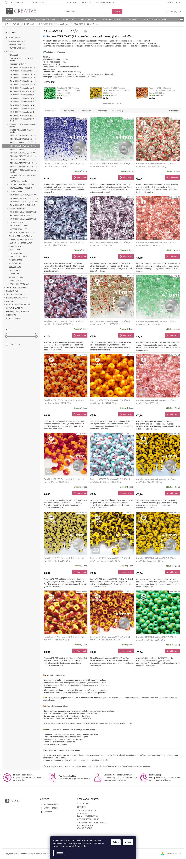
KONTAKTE (86, 2)
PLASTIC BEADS (15, 253)
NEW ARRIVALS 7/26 (17, 45)
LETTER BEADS (15, 281)
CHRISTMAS (11, 315)
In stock (14, 344)
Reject (116, 842)
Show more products (110, 103)
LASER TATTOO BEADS (18, 257)
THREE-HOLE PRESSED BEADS (21, 239)
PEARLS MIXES (15, 274)
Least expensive (69, 111)
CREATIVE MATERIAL (14, 308)
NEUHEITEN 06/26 (13, 318)
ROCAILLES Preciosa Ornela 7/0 (23, 95)
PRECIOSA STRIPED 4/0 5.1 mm (23, 153)
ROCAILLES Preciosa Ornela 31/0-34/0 (23, 120)
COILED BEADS (15, 267)
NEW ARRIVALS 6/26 (17, 41)
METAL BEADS (14, 250)
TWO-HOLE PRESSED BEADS (20, 236)
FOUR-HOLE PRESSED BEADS (20, 243)
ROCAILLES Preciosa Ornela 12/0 (23, 78)
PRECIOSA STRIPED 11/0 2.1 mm (23, 163)
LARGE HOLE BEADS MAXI (19, 284)
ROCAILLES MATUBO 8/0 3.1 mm (23, 195)
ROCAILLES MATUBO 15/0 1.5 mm (24, 198)
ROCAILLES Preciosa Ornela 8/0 (23, 91)
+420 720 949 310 (51, 808)
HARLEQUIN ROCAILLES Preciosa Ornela (22, 171)
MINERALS (10, 301)
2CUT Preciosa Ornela (18, 181)
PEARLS (9, 51)
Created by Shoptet (173, 854)
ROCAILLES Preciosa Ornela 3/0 (23, 109)
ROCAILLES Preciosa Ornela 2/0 (23, 112)
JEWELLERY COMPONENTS (17, 288)
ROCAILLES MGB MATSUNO (20, 188)
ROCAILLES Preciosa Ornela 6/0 (23, 98)
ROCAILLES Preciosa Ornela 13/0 (23, 74)
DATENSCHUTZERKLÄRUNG (88, 819)
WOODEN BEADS (15, 260)
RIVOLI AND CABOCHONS (16, 298)
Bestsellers (102, 111)
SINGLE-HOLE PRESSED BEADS (21, 233)
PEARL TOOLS (12, 291)
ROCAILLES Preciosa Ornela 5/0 (23, 102)
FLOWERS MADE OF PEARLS (17, 312)
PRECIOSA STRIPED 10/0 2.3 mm (23, 166)
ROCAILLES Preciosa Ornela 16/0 (23, 67)
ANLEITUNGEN (71, 2)
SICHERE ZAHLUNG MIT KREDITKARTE (92, 822)
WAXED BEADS (15, 263)
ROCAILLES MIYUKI (17, 209)
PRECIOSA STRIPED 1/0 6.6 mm (23, 156)
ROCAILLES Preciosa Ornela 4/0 (23, 105)
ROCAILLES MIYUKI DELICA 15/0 (23, 212)
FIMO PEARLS (14, 270)
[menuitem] (11, 19)
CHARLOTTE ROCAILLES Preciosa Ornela (23, 125)
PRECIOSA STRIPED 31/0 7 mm (22, 160)
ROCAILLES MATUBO (17, 191)
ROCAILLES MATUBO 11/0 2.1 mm (24, 202)
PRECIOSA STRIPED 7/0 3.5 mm (23, 142)
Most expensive (87, 111)
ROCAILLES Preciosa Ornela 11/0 (23, 81)
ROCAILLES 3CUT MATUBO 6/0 (22, 205)
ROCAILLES (13, 55)
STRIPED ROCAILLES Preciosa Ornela (21, 131)
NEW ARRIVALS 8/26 (17, 48)
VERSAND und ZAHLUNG (105, 2)
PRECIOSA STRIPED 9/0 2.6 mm (23, 136)
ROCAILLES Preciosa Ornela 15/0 (23, 71)
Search (117, 11)
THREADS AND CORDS (15, 294)
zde (84, 846)
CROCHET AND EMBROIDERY (18, 305)
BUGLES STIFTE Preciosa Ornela (22, 185)
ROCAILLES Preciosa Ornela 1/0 (23, 115)
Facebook (48, 812)
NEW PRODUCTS (13, 38)
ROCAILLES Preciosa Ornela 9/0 (23, 88)
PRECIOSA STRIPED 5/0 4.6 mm (23, 149)
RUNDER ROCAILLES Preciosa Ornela (21, 59)
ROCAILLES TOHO (16, 222)
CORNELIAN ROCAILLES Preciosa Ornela (22, 176)
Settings (59, 853)
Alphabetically (117, 111)
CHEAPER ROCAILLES (18, 229)
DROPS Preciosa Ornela (18, 226)
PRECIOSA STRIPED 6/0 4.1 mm (23, 146)
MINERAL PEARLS (16, 277)
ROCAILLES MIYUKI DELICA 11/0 (23, 215)
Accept (128, 842)
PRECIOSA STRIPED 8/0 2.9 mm (23, 139)
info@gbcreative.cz (51, 804)
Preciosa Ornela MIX (18, 64)
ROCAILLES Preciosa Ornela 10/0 (23, 85)
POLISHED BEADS (16, 246)
